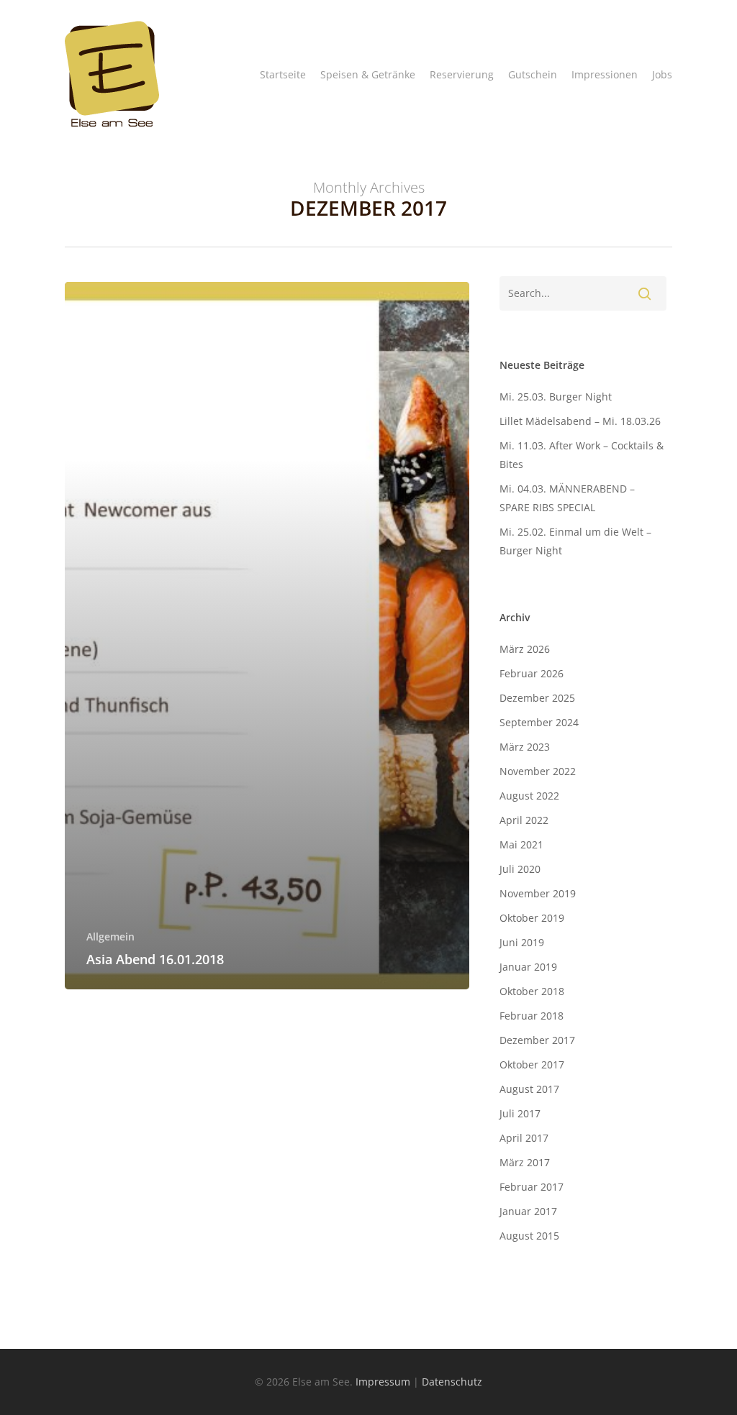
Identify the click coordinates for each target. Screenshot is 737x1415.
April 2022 (523, 820)
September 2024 (539, 722)
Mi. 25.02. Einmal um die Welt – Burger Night (575, 541)
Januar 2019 (528, 967)
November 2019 (537, 893)
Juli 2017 (520, 1113)
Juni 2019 (521, 942)
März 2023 (524, 747)
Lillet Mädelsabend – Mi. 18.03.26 (580, 421)
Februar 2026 (531, 673)
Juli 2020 (520, 869)
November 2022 (537, 771)
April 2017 (523, 1138)
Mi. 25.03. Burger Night (555, 396)
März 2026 (524, 649)
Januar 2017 (528, 1211)
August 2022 (529, 795)
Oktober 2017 (531, 1064)
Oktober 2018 (531, 991)
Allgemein (110, 936)
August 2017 (529, 1089)
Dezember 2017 (537, 1040)
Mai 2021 (521, 844)
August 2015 (529, 1235)
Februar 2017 (531, 1187)
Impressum (383, 1381)
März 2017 (524, 1162)
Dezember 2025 (537, 698)
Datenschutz (452, 1381)
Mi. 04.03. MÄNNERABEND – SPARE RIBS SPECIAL (567, 498)
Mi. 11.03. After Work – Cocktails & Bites (581, 455)
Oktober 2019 (531, 918)
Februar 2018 (531, 1015)
